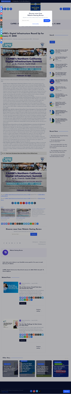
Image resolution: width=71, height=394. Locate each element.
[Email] (1, 40)
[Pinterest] (1, 13)
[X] (1, 25)
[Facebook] (1, 7)
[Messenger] (1, 33)
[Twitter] (1, 29)
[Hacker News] (1, 38)
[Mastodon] (1, 9)
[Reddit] (1, 20)
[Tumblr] (1, 18)
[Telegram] (1, 31)
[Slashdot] (1, 27)
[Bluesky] (1, 11)
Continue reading (35, 23)
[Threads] (1, 22)
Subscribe (47, 20)
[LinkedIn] (1, 16)
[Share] (1, 42)
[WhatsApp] (1, 36)
